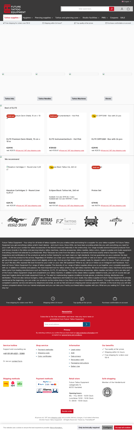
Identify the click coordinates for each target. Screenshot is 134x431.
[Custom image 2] (13, 384)
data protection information (85, 333)
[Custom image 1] (6, 384)
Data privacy (76, 356)
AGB (72, 353)
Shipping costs (44, 353)
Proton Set (54, 190)
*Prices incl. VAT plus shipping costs (28, 150)
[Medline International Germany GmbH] (116, 221)
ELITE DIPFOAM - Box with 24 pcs (64, 139)
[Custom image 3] (20, 384)
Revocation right (77, 360)
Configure (107, 427)
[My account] (122, 9)
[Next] (132, 49)
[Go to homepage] (14, 9)
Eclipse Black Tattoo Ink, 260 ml (21, 190)
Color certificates (44, 356)
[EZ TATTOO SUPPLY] (66, 221)
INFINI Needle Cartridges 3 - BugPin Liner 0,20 (108, 140)
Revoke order (67, 411)
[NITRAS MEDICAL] (42, 221)
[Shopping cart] (128, 9)
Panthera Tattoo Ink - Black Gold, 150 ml (109, 191)
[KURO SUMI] (17, 221)
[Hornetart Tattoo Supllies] (91, 221)
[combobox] (85, 9)
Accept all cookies (123, 427)
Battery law (75, 366)
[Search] (111, 9)
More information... (56, 427)
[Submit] (86, 324)
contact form (17, 361)
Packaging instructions (80, 363)
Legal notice (75, 350)
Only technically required (89, 427)
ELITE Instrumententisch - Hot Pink (22, 139)
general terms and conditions (72, 335)
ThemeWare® (90, 420)
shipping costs (56, 417)
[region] (67, 49)
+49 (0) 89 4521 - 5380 (14, 353)
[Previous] (1, 49)
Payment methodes (45, 350)
